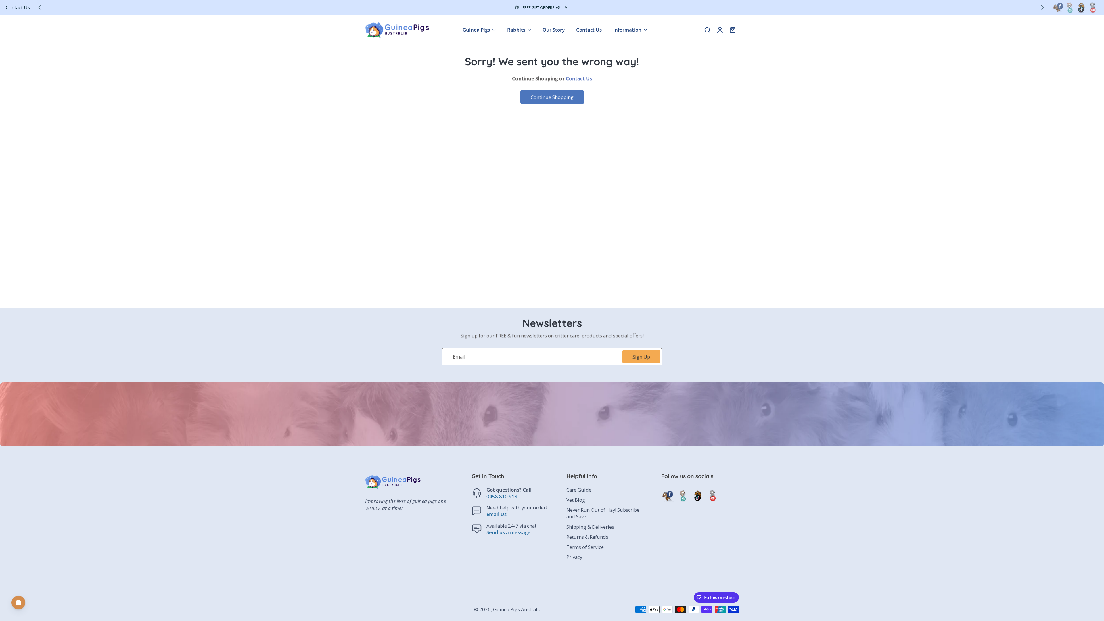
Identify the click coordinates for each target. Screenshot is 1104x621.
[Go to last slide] (39, 7)
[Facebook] (1058, 7)
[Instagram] (1069, 7)
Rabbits (516, 29)
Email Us (496, 514)
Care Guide (578, 489)
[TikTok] (1081, 7)
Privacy (574, 557)
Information (627, 29)
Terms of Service (585, 547)
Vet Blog (575, 500)
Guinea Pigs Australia (517, 609)
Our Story (554, 29)
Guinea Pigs (476, 29)
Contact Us (18, 7)
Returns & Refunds (587, 537)
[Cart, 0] (732, 30)
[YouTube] (1092, 7)
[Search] (707, 29)
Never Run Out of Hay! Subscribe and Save (602, 513)
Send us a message (508, 532)
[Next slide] (1042, 7)
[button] (510, 476)
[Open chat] (18, 603)
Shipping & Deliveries (590, 527)
